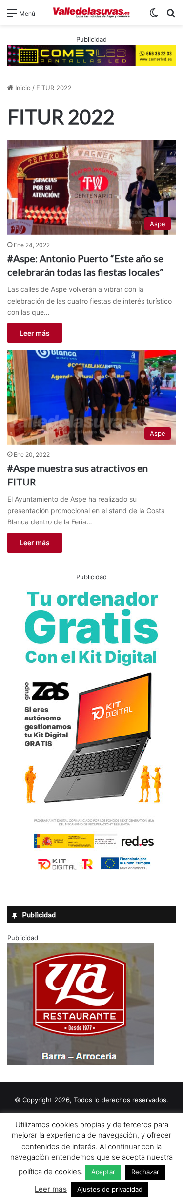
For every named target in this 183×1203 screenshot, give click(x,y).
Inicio (22, 87)
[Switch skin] (154, 16)
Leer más (35, 333)
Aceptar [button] (103, 1172)
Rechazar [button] (145, 1172)
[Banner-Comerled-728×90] (91, 54)
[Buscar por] (171, 16)
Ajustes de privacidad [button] (109, 1189)
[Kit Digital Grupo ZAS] (92, 872)
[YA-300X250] (80, 1062)
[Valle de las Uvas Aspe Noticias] (92, 12)
